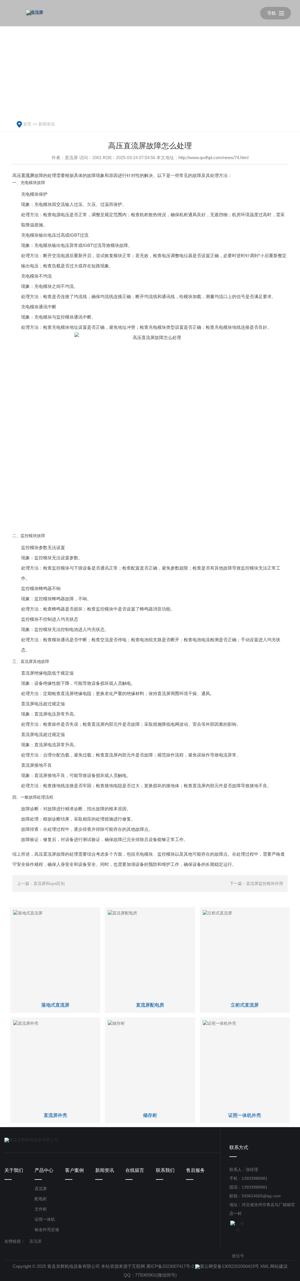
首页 (27, 124)
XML (264, 1266)
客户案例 (74, 1170)
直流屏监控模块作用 (264, 883)
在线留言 (134, 1170)
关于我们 (13, 1170)
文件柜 (41, 1209)
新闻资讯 (46, 124)
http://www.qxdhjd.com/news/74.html (213, 157)
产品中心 (44, 1170)
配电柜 (41, 1198)
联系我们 (165, 1170)
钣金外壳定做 (47, 1229)
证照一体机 (45, 1219)
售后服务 (195, 1170)
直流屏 (41, 1188)
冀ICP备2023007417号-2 (170, 1266)
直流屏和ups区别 (49, 883)
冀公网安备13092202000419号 (229, 1266)
